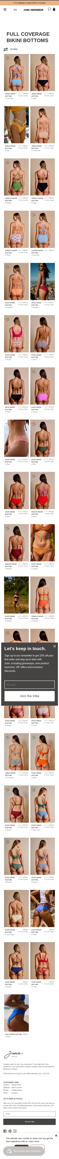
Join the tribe (29, 1122)
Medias (6, 1090)
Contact (14, 1093)
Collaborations (16, 1090)
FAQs (5, 1093)
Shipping (6, 1087)
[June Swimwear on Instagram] (14, 1131)
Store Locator (16, 1087)
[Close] (56, 1135)
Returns (6, 1085)
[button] (16, 10)
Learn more (34, 1141)
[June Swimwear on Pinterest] (9, 1131)
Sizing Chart (16, 1085)
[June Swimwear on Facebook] (4, 1131)
